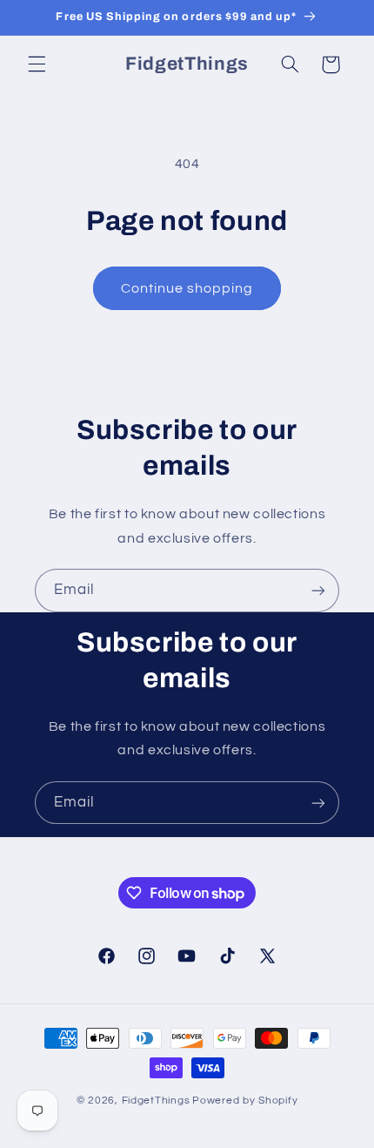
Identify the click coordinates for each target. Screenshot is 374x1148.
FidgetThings (156, 1100)
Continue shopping (187, 288)
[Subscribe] (318, 590)
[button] (37, 64)
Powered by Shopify (244, 1100)
